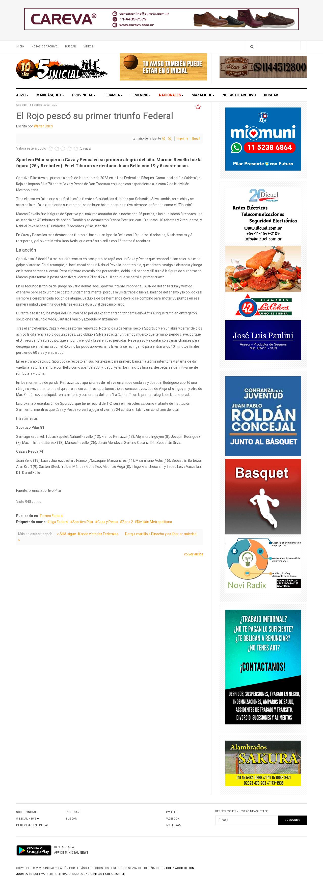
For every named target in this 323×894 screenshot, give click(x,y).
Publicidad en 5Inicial (32, 825)
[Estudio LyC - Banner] (263, 668)
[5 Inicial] (62, 71)
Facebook (172, 819)
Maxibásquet (49, 95)
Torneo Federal (51, 516)
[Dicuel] (263, 216)
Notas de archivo (45, 46)
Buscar (70, 46)
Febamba (111, 95)
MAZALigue (202, 95)
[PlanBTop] (263, 68)
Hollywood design (180, 868)
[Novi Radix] (263, 566)
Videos (88, 46)
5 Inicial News (26, 819)
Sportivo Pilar (82, 522)
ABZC (21, 95)
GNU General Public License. (104, 874)
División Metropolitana (154, 522)
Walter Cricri (43, 126)
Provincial (82, 95)
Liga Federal (59, 522)
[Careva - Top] (161, 20)
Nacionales (170, 95)
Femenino (139, 95)
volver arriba (193, 554)
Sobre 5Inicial (26, 812)
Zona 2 (127, 522)
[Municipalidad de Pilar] (263, 140)
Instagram (173, 825)
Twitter (171, 812)
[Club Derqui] (263, 497)
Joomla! (22, 874)
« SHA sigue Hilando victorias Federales (87, 534)
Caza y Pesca (107, 522)
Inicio (20, 46)
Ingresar (72, 812)
